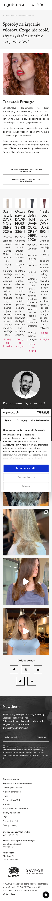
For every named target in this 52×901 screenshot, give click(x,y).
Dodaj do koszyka (7, 343)
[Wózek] (41, 4)
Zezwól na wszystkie (26, 468)
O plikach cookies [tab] (40, 420)
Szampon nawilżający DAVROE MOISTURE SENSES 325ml (12, 221)
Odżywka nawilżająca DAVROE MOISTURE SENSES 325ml (24, 221)
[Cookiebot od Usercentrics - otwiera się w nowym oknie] (37, 412)
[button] (33, 5)
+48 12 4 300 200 (10, 835)
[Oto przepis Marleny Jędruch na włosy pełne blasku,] (26, 581)
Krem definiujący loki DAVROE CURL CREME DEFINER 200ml (36, 225)
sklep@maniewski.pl (12, 844)
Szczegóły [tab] (22, 420)
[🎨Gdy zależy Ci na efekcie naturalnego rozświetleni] (26, 532)
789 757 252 (8, 847)
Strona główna (9, 15)
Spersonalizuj (24, 477)
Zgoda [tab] (8, 420)
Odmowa (26, 486)
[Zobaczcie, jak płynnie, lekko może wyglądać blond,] (26, 631)
